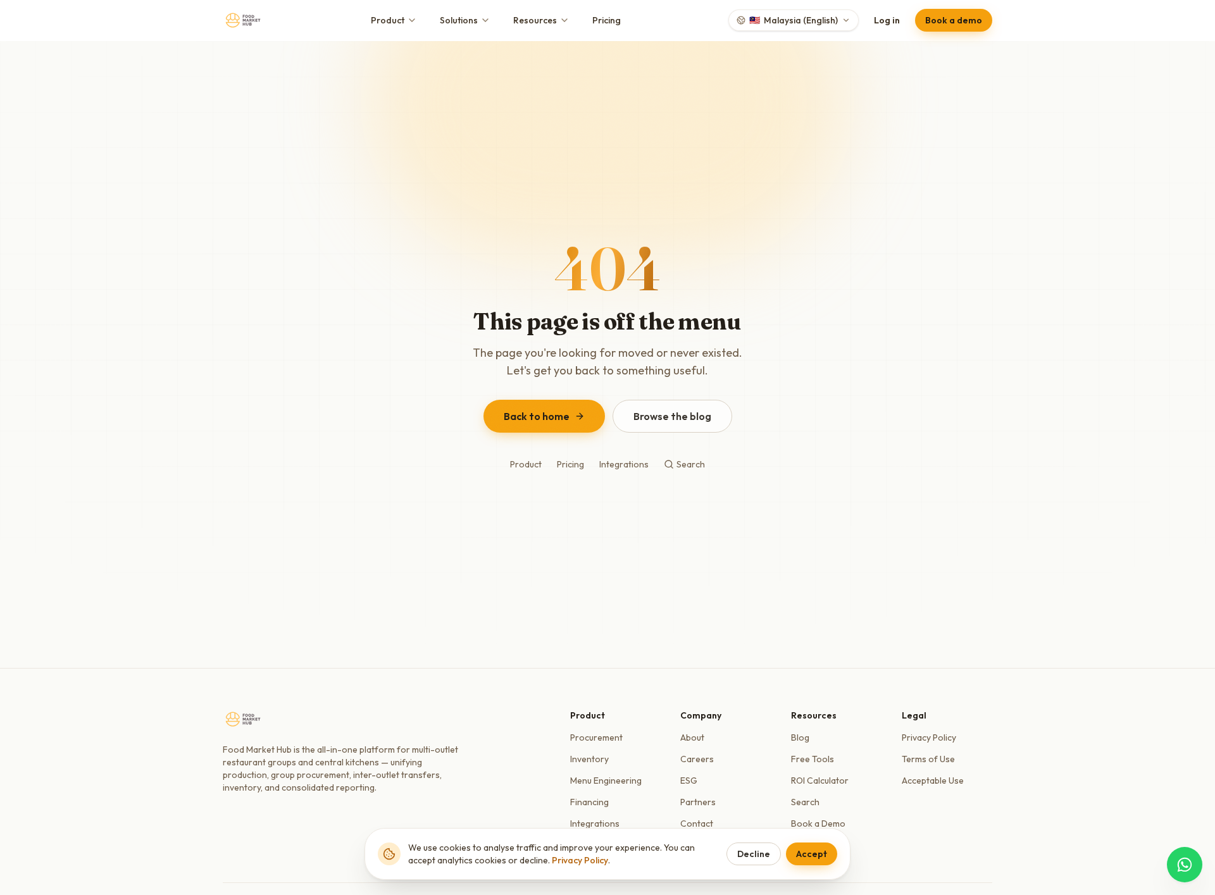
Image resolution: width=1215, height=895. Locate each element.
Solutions (459, 20)
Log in (887, 20)
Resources (535, 20)
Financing (589, 802)
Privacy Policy (929, 737)
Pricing (606, 20)
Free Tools (812, 759)
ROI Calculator (820, 780)
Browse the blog (672, 416)
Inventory (589, 759)
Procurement (596, 737)
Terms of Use (928, 759)
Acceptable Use (933, 780)
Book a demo (953, 20)
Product (387, 20)
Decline (753, 854)
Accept (811, 854)
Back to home (537, 416)
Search (690, 464)
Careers (697, 759)
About (692, 737)
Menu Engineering (606, 780)
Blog (800, 737)
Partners (698, 802)
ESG (688, 780)
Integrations (624, 464)
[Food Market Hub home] (243, 20)
